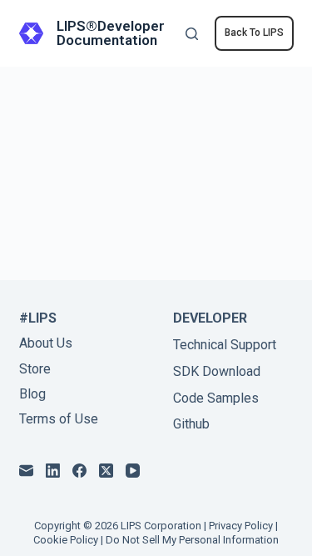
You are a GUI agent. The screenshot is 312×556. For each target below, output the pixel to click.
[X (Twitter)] (106, 470)
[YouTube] (133, 470)
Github (191, 424)
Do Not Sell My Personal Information (192, 539)
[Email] (26, 470)
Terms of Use (58, 419)
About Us (45, 343)
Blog (32, 394)
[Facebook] (79, 470)
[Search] (192, 34)
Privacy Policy (241, 525)
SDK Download (216, 371)
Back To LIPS (254, 32)
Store (35, 369)
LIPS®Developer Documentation (111, 33)
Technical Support (224, 345)
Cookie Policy (65, 539)
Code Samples (216, 398)
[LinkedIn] (53, 470)
